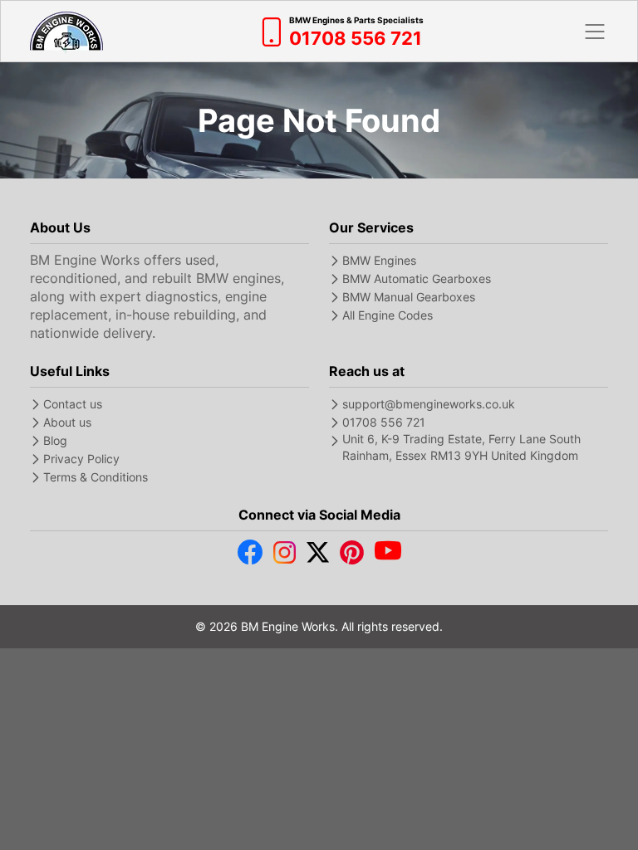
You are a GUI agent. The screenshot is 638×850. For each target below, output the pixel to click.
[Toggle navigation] (595, 31)
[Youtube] (388, 556)
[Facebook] (250, 556)
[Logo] (66, 31)
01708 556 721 (383, 422)
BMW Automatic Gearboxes (416, 278)
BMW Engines (379, 260)
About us (67, 422)
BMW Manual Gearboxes (408, 297)
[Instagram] (284, 556)
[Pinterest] (352, 556)
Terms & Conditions (95, 477)
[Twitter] (318, 556)
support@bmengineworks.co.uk (428, 404)
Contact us (72, 404)
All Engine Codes (387, 315)
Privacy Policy (81, 459)
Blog (55, 440)
